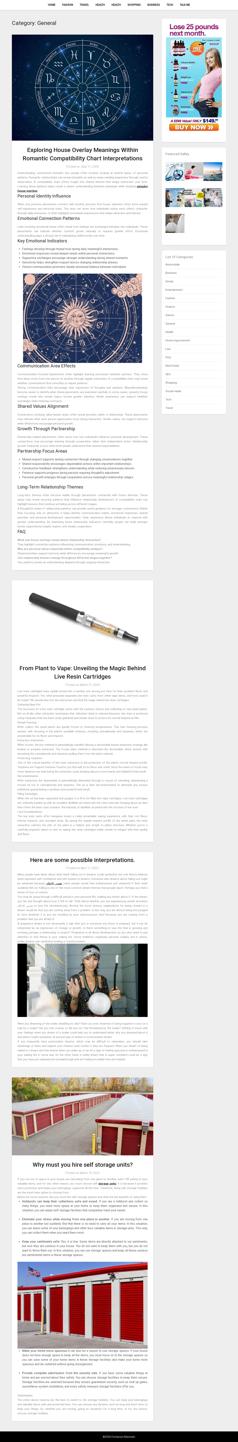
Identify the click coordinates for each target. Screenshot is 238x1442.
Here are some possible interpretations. (82, 859)
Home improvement (177, 340)
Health (100, 4)
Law (168, 349)
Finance (170, 306)
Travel (84, 4)
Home (51, 4)
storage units (107, 1183)
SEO (168, 374)
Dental (169, 281)
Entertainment (174, 289)
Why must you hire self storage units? (83, 1164)
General (170, 323)
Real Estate (172, 365)
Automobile (172, 264)
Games (169, 315)
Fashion (67, 4)
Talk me (185, 4)
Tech (170, 4)
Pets (168, 357)
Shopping (134, 4)
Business (153, 4)
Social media (173, 391)
